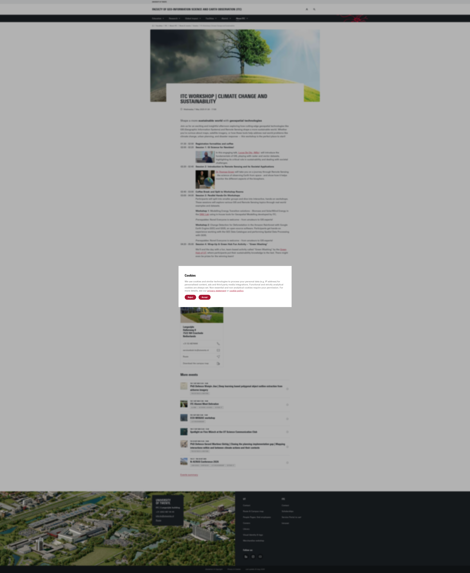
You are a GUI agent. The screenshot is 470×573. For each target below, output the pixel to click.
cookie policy (236, 290)
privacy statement (216, 290)
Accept (205, 297)
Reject (190, 297)
